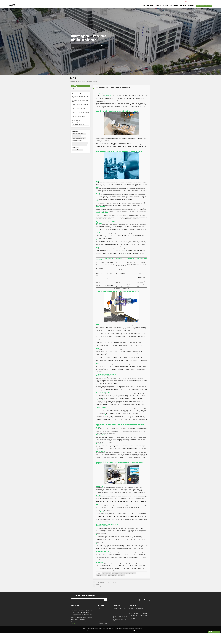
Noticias (99, 617)
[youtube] (149, 600)
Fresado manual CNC (112, 575)
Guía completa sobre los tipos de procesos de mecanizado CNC (80, 119)
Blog (80, 81)
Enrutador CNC (75, 147)
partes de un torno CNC (77, 140)
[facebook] (144, 600)
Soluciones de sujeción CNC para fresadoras (80, 112)
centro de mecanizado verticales (118, 628)
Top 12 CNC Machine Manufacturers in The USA (80, 97)
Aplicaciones (100, 614)
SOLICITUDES (165, 5)
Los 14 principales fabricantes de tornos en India (80, 105)
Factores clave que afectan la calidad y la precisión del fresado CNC (120, 616)
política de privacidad (102, 623)
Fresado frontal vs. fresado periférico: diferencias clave (118, 612)
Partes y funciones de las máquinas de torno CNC (80, 101)
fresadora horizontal (107, 628)
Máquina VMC (133, 628)
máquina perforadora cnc (117, 573)
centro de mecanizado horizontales (95, 628)
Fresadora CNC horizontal (77, 149)
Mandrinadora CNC (106, 573)
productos (158, 5)
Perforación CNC (99, 402)
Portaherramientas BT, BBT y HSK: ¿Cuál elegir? (120, 620)
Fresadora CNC (121, 575)
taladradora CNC (107, 95)
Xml (92, 630)
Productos (100, 612)
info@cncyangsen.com (144, 613)
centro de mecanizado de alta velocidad (80, 142)
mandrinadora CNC (111, 137)
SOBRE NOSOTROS (150, 5)
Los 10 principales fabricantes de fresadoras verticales (80, 109)
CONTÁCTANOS (191, 5)
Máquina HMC (127, 628)
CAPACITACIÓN (183, 5)
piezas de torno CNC (76, 135)
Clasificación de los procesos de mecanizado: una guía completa (78, 123)
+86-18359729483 (139, 608)
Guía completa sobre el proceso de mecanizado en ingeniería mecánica (78, 115)
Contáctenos (100, 619)
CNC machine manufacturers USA (79, 133)
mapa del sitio (88, 630)
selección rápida (128, 353)
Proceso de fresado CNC (101, 575)
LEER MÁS (73, 623)
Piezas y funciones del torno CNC (79, 138)
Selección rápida (174, 5)
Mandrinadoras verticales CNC (129, 573)
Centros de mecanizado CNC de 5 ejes (80, 145)
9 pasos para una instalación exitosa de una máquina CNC (120, 609)
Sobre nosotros (101, 610)
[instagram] (139, 600)
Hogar (143, 5)
